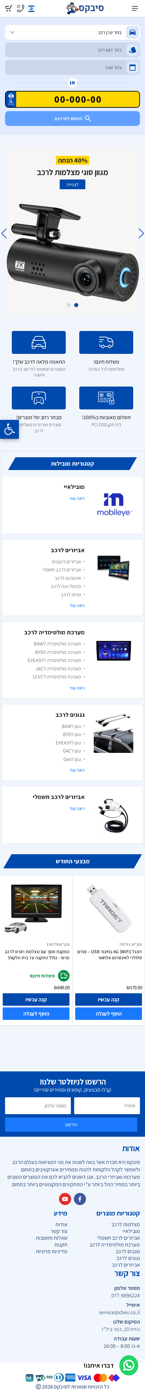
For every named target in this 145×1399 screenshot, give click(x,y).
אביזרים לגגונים (66, 561)
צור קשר (59, 1231)
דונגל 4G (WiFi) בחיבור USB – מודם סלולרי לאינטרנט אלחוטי (109, 954)
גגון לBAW (71, 726)
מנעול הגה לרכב (66, 586)
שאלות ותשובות (51, 1237)
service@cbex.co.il (119, 1312)
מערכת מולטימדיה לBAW (57, 643)
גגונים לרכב (70, 715)
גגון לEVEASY (68, 742)
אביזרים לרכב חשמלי (61, 569)
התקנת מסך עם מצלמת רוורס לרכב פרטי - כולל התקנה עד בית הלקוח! (37, 954)
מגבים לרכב (128, 1251)
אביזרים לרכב (68, 550)
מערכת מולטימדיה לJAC (58, 668)
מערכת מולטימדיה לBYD (58, 652)
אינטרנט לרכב (68, 578)
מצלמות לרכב (125, 1224)
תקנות (60, 1244)
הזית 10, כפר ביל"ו (121, 1329)
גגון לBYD (72, 734)
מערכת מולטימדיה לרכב (54, 632)
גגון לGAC (72, 750)
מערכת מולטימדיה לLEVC (57, 676)
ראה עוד (77, 498)
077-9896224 (125, 1295)
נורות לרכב (71, 594)
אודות (61, 1224)
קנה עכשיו (36, 999)
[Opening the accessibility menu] (9, 429)
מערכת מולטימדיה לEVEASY (54, 660)
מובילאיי (74, 487)
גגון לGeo (72, 759)
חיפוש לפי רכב (68, 118)
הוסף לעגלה (36, 1013)
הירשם (71, 1124)
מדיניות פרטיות (51, 1251)
